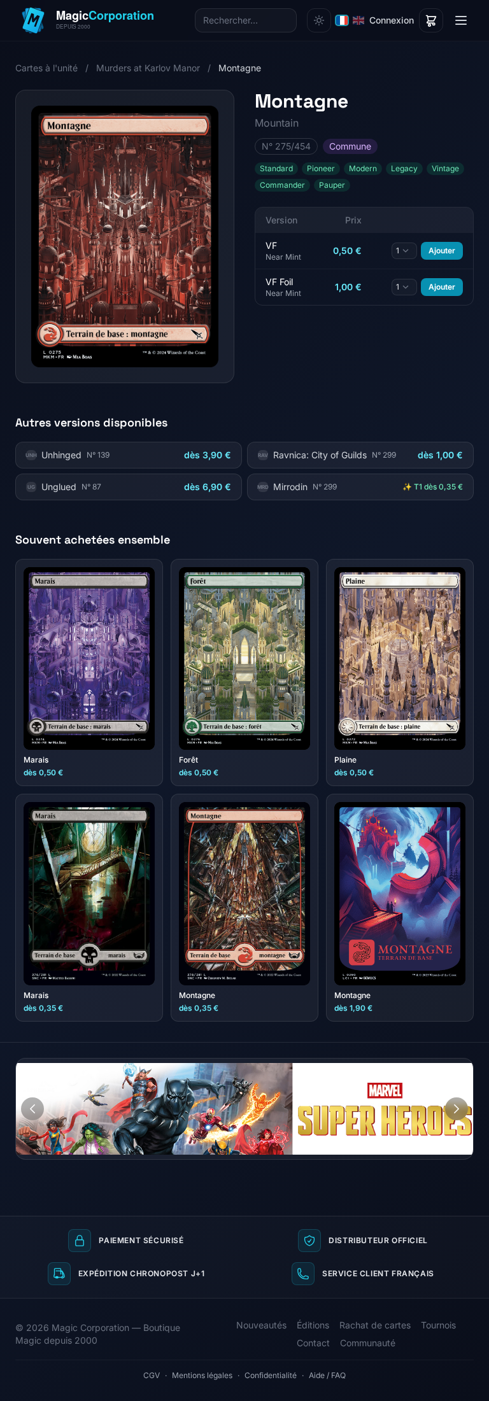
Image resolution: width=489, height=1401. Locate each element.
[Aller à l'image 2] (459, 1068)
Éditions (313, 1325)
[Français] (342, 20)
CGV (151, 1375)
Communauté (367, 1342)
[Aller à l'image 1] (447, 1068)
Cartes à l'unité (46, 67)
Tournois (438, 1325)
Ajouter (442, 250)
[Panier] (431, 20)
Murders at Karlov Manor (148, 67)
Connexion (391, 20)
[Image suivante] (456, 1108)
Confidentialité (270, 1375)
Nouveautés (261, 1325)
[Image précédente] (32, 1108)
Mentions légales (202, 1375)
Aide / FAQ (327, 1375)
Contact (313, 1342)
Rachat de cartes (375, 1325)
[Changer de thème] (319, 20)
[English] (358, 20)
